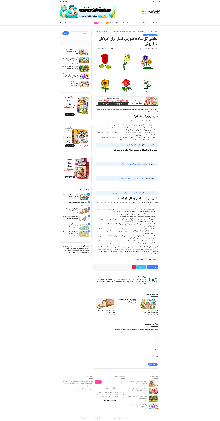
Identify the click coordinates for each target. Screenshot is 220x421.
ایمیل (156, 356)
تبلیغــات (113, 400)
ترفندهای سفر (71, 252)
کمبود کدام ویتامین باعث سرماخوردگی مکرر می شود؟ (71, 83)
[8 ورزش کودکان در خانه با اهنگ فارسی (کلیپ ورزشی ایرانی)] (84, 76)
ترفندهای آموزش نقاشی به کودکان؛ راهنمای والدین (127, 300)
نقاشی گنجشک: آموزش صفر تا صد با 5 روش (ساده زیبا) (70, 217)
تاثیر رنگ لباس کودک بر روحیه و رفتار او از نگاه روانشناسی (70, 67)
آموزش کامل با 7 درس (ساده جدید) (132, 164)
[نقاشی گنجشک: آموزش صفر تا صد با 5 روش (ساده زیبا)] (84, 218)
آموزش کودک (156, 23)
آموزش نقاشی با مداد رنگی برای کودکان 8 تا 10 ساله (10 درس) (150, 311)
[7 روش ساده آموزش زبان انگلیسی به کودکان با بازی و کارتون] (84, 52)
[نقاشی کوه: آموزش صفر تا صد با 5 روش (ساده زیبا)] (84, 226)
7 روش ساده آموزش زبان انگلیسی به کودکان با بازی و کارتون (71, 51)
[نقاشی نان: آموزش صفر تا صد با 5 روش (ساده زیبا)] (105, 303)
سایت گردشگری (80, 252)
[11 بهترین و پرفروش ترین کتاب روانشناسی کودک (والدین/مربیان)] (84, 60)
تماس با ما (107, 400)
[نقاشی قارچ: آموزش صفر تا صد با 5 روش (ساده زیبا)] (84, 234)
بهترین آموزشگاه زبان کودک (81, 246)
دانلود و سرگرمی (135, 23)
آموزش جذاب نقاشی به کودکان (134, 31)
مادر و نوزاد (125, 23)
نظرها (68, 43)
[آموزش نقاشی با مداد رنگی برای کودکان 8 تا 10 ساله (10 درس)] (148, 303)
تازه (84, 43)
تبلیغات (109, 23)
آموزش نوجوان (145, 23)
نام (156, 350)
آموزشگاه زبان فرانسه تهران (76, 248)
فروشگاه (99, 23)
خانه (154, 31)
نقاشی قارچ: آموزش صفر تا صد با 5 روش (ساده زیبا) (70, 233)
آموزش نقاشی (151, 259)
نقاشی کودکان (139, 259)
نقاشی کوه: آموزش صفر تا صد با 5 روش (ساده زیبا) (70, 225)
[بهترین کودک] (150, 11)
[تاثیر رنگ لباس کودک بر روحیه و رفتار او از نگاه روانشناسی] (84, 68)
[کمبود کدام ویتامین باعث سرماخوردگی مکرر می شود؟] (84, 84)
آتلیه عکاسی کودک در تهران (77, 249)
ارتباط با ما (117, 23)
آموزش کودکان (148, 31)
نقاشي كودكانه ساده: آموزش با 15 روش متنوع (125, 193)
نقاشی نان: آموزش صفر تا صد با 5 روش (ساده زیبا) (106, 311)
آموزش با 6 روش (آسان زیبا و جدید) (131, 145)
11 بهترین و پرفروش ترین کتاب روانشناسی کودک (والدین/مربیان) (70, 60)
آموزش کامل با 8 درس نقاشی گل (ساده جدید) (130, 179)
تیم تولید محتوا (151, 48)
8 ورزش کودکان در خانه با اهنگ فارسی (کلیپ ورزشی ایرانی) (70, 75)
